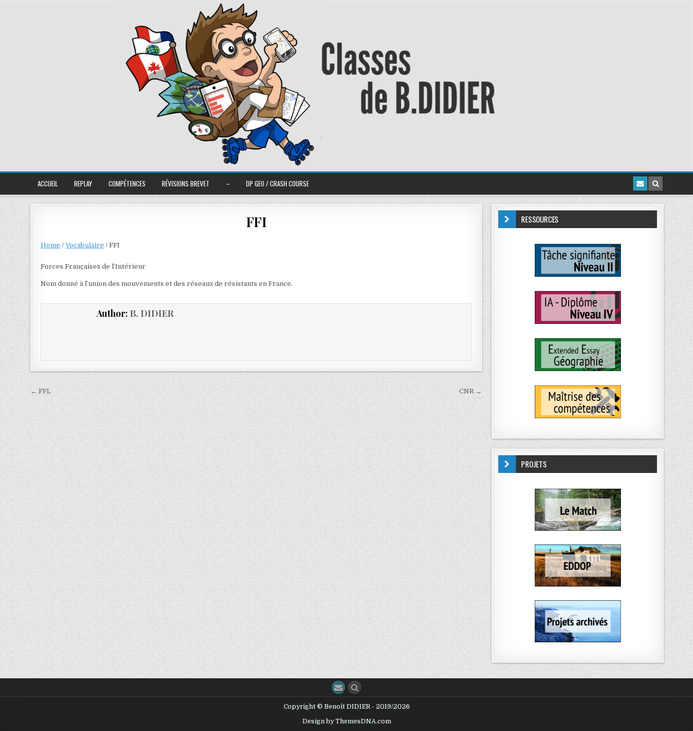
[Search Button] (354, 687)
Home (50, 245)
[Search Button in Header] (655, 183)
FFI (256, 222)
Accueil (48, 183)
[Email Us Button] (338, 687)
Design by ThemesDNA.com (346, 721)
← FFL (40, 391)
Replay (83, 183)
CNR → (470, 391)
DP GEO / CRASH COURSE (277, 183)
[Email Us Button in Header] (640, 183)
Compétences (127, 183)
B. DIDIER (152, 313)
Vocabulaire (84, 245)
